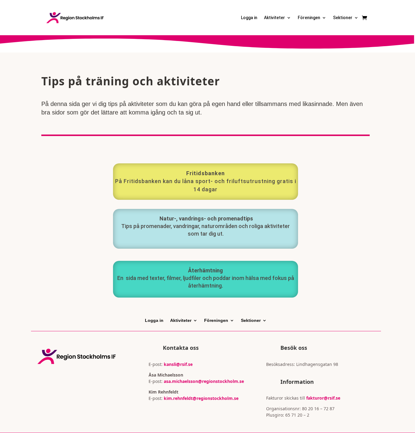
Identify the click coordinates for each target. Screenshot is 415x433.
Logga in (249, 17)
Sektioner (342, 17)
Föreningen (309, 17)
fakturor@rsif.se (323, 398)
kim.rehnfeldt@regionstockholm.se (201, 398)
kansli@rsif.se (178, 364)
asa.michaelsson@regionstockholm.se (203, 381)
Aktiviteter (274, 17)
